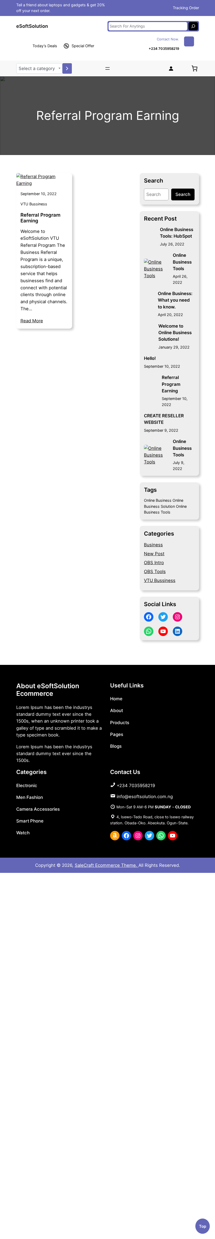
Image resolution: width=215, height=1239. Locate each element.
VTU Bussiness (33, 204)
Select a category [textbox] (37, 68)
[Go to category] (67, 68)
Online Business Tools (182, 262)
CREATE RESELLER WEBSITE (164, 419)
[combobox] (39, 68)
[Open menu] (107, 68)
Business (153, 544)
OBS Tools (155, 571)
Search (182, 194)
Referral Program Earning (40, 217)
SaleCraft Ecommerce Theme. (106, 865)
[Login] (171, 68)
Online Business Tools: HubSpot (176, 233)
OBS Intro (154, 562)
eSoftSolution (32, 26)
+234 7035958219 (164, 48)
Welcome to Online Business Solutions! (175, 332)
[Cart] (194, 68)
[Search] (193, 26)
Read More (31, 320)
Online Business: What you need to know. (175, 300)
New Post (154, 553)
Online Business (157, 500)
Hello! (150, 358)
